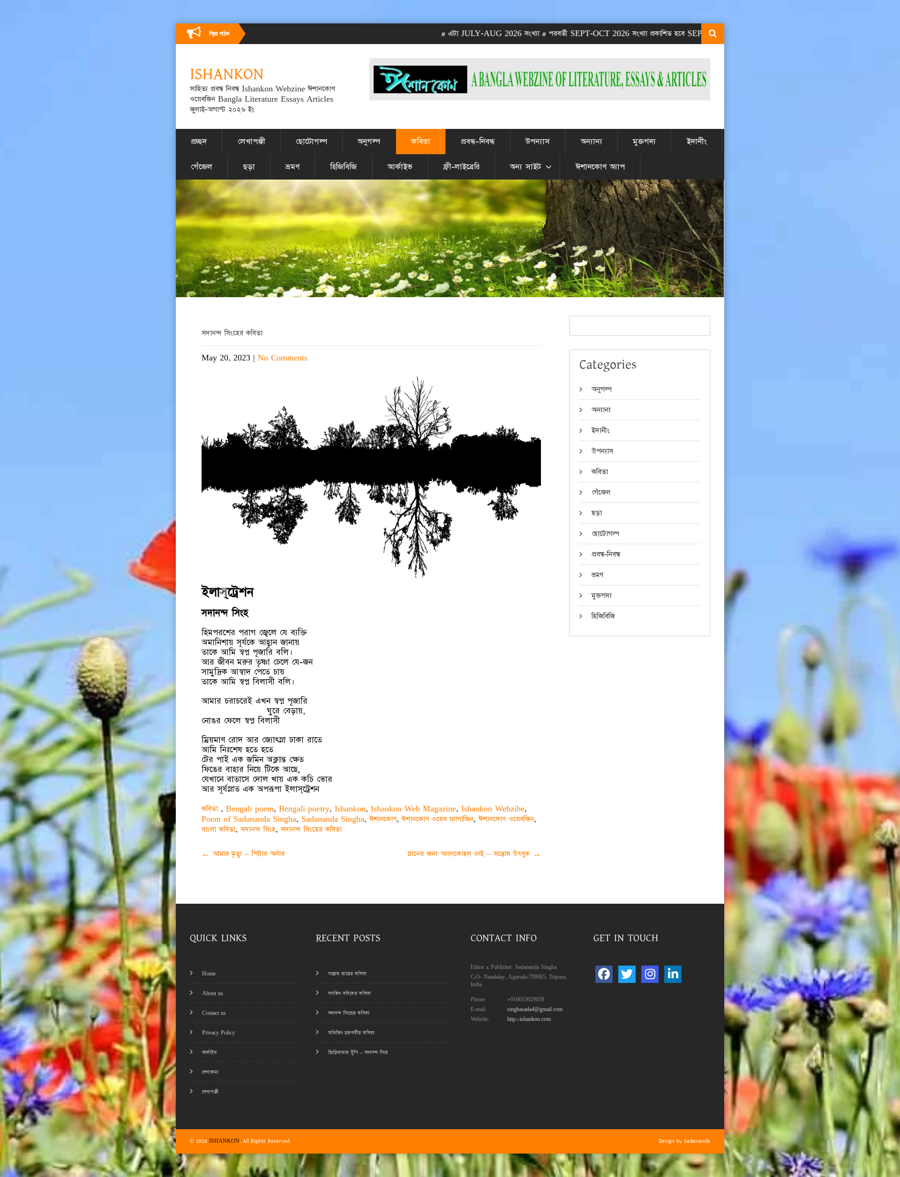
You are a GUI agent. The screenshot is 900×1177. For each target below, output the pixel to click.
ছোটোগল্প (311, 141)
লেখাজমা (210, 1072)
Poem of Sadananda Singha (249, 819)
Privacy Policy (218, 1033)
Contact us (214, 1013)
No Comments (283, 358)
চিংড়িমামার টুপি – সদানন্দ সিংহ (358, 1053)
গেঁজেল (201, 167)
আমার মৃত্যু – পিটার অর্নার (243, 854)
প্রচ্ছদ (199, 141)
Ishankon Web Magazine (413, 809)
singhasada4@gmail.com (534, 1009)
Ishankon (350, 809)
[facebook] (604, 974)
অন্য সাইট (525, 167)
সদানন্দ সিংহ (258, 829)
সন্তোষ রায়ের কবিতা (347, 974)
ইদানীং (697, 141)
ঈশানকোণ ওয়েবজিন (506, 819)
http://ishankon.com (529, 1019)
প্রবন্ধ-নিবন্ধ (478, 141)
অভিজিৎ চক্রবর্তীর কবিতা (351, 1033)
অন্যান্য (591, 141)
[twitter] (627, 974)
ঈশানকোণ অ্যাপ (600, 167)
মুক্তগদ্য (644, 141)
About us (212, 993)
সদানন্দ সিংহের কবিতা (311, 829)
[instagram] (650, 974)
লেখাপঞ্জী (251, 141)
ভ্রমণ (292, 167)
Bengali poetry (304, 809)
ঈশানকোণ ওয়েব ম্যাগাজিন (437, 819)
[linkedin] (673, 974)
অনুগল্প (369, 141)
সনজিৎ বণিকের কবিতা (349, 993)
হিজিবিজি (343, 167)
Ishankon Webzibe (493, 809)
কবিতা (420, 141)
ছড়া (249, 167)
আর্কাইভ (400, 167)
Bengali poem (250, 809)
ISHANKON (224, 1141)
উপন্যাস (537, 141)
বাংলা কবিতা (218, 829)
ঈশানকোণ (383, 819)
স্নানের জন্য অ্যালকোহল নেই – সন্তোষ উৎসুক (474, 854)
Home (209, 974)
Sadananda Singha (332, 819)
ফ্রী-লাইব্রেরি (461, 167)
